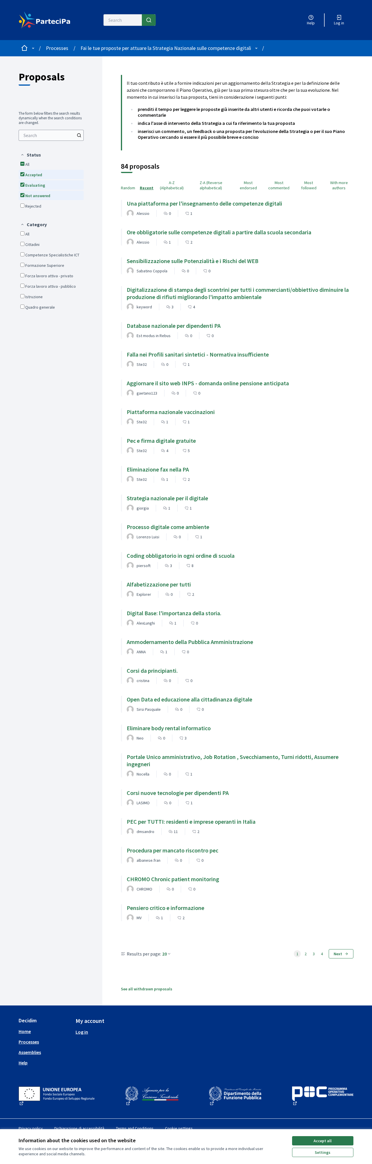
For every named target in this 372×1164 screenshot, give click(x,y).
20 (164, 954)
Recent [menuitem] (146, 187)
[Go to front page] (45, 20)
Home (25, 1031)
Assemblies (30, 1052)
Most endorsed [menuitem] (248, 185)
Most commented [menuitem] (278, 185)
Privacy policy (31, 1128)
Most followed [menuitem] (308, 185)
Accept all (323, 1140)
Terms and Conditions (134, 1128)
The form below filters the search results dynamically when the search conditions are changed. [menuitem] (50, 118)
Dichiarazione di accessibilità (79, 1128)
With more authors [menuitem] (339, 185)
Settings (322, 1152)
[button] (31, 154)
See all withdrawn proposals (146, 989)
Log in (82, 1032)
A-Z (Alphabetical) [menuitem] (172, 185)
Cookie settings (179, 1128)
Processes (57, 48)
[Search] (149, 20)
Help (23, 1063)
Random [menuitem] (128, 187)
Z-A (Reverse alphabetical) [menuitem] (211, 185)
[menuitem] (51, 135)
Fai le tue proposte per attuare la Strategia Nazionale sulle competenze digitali (166, 48)
